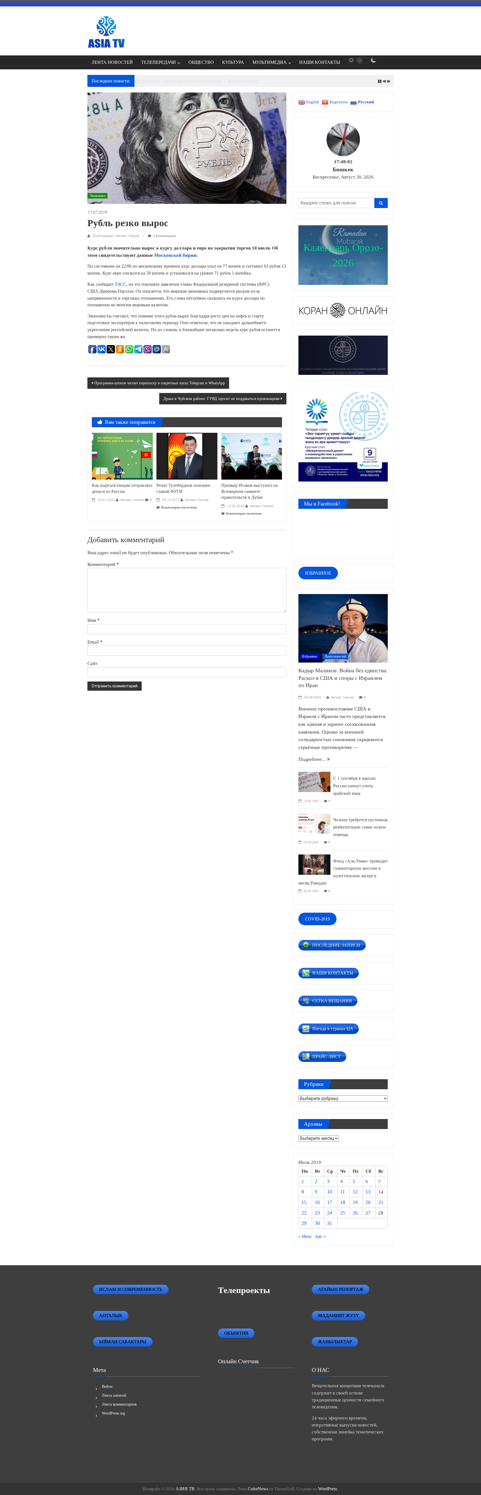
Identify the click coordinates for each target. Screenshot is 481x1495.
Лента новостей (335, 656)
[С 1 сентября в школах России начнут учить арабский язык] (314, 781)
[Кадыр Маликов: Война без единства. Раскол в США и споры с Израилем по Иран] (343, 628)
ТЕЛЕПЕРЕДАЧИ (158, 62)
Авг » (320, 1236)
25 (342, 1213)
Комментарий (103, 564)
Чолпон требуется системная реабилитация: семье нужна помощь (360, 827)
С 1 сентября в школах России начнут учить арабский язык (354, 786)
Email (94, 642)
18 (342, 1202)
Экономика (97, 196)
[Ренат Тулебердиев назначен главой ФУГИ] (186, 455)
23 (317, 1213)
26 (355, 1213)
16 (317, 1202)
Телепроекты (244, 1290)
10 (329, 1191)
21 (380, 1202)
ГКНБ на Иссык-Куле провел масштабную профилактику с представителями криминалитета (228, 81)
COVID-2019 (317, 919)
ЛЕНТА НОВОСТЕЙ (112, 62)
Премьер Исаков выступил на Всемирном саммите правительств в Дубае (249, 491)
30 (317, 1223)
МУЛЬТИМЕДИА (269, 62)
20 (367, 1202)
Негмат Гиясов (132, 500)
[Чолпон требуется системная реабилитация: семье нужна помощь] (314, 822)
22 (303, 1213)
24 (329, 1213)
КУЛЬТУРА (233, 62)
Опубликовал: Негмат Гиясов (116, 236)
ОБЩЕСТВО (201, 62)
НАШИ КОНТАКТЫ (319, 62)
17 (329, 1202)
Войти (107, 1386)
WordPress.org (113, 1413)
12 (355, 1191)
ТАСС (120, 284)
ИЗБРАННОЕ (318, 573)
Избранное (309, 656)
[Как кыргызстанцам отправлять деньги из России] (122, 455)
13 (367, 1191)
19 (355, 1202)
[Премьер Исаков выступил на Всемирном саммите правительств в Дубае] (251, 455)
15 (303, 1202)
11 (342, 1191)
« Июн (304, 1236)
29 (303, 1223)
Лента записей (114, 1395)
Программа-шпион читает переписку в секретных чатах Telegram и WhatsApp (159, 383)
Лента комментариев (119, 1404)
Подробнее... (312, 759)
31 (329, 1223)
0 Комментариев (164, 236)
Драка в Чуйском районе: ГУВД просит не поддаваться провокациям (221, 399)
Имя (93, 620)
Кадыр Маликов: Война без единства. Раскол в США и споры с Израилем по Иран (342, 677)
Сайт (92, 663)
